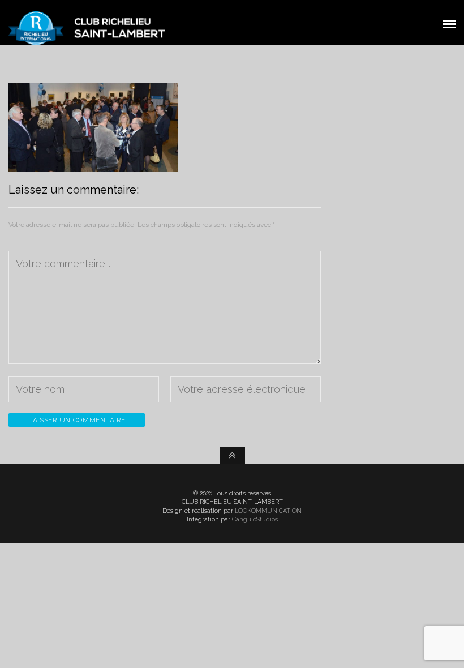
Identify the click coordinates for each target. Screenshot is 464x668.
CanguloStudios (255, 519)
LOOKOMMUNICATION (268, 511)
